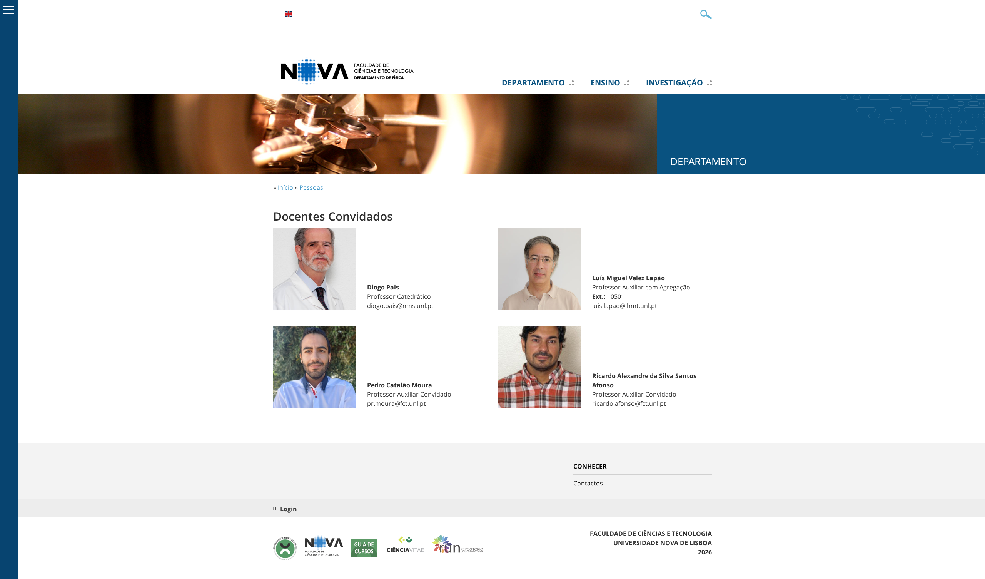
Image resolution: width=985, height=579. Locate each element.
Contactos (588, 483)
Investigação (674, 82)
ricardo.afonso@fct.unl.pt (629, 403)
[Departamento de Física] (350, 70)
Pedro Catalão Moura (399, 385)
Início (285, 187)
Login (288, 509)
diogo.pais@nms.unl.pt (400, 305)
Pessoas (311, 187)
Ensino (605, 82)
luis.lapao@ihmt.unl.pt (624, 305)
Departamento (533, 82)
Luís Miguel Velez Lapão (628, 278)
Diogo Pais (383, 287)
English (288, 14)
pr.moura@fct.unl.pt (396, 403)
